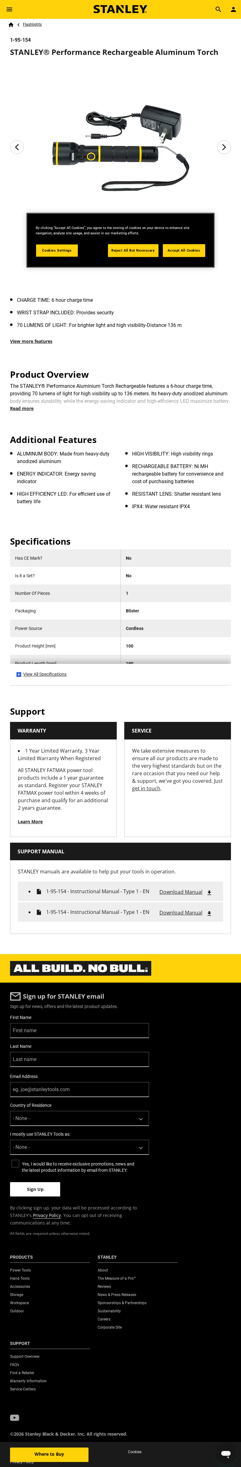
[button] (14, 1418)
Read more (22, 408)
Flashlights (32, 24)
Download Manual (180, 891)
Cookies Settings (57, 250)
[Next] (224, 147)
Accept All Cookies (184, 250)
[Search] (218, 9)
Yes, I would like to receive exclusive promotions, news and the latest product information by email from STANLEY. (78, 1167)
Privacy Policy (47, 1215)
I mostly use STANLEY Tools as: (40, 1134)
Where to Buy (49, 1454)
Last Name (20, 1046)
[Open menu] (9, 9)
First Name (20, 1017)
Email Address (24, 1076)
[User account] (233, 9)
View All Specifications (45, 674)
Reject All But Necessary (133, 250)
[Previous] (17, 147)
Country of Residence (30, 1105)
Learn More (30, 821)
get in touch (146, 788)
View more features (31, 341)
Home (11, 25)
